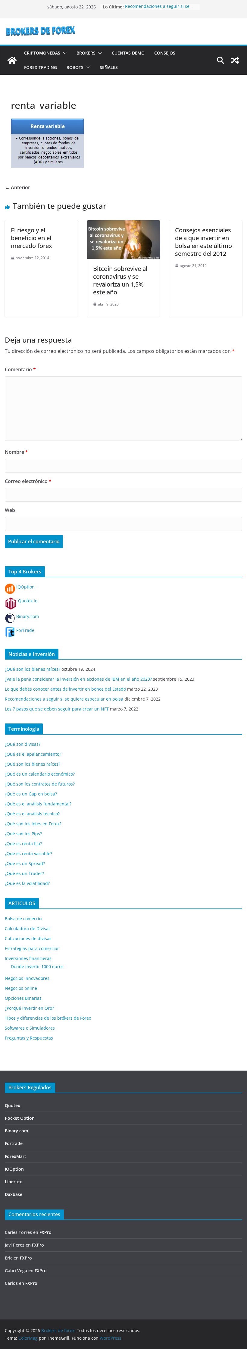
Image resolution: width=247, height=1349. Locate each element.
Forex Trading (40, 67)
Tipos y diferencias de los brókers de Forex (48, 1018)
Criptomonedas (42, 53)
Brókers (86, 53)
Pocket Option (20, 1118)
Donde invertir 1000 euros (37, 966)
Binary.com (27, 616)
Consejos (164, 53)
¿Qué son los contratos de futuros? (40, 784)
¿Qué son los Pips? (23, 833)
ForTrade (24, 630)
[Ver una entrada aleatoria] (235, 60)
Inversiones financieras (28, 958)
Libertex (13, 1181)
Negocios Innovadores (27, 978)
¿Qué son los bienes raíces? (32, 669)
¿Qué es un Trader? (24, 873)
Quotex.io (27, 601)
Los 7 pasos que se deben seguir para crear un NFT (57, 709)
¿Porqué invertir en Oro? (29, 1008)
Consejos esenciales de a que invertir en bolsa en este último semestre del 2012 (203, 242)
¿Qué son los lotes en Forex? (33, 824)
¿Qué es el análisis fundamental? (38, 804)
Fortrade (14, 1143)
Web (10, 510)
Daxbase (13, 1194)
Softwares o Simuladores (30, 1028)
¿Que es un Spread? (25, 863)
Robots (75, 67)
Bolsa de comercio (23, 918)
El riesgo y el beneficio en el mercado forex (31, 238)
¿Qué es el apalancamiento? (33, 754)
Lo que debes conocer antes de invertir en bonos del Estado (65, 689)
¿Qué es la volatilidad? (27, 883)
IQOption (25, 587)
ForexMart (15, 1156)
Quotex (12, 1105)
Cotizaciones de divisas (28, 938)
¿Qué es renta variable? (28, 853)
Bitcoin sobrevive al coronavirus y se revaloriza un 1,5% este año (120, 280)
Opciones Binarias (23, 998)
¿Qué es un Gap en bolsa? (31, 794)
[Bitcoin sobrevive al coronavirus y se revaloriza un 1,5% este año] (123, 224)
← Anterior (17, 187)
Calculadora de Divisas (28, 928)
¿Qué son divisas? (22, 744)
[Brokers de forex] (12, 60)
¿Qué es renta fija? (23, 843)
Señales (109, 67)
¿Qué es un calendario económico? (40, 774)
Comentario (20, 369)
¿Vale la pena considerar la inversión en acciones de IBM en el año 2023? (78, 679)
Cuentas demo (128, 53)
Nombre (16, 452)
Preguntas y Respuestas (29, 1038)
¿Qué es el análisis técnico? (32, 814)
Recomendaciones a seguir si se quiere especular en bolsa (157, 10)
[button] (63, 53)
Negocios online (21, 988)
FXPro (45, 1232)
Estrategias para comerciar (32, 948)
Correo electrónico (28, 481)
